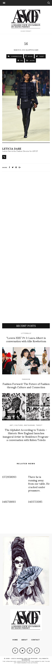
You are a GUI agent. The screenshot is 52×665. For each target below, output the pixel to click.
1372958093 (9, 476)
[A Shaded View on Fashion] (26, 18)
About (24, 640)
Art (11, 425)
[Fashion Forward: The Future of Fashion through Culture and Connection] (26, 360)
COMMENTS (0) (16, 56)
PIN (21, 60)
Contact (35, 640)
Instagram (29, 425)
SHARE (29, 56)
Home (15, 640)
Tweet (39, 425)
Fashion (26, 379)
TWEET (41, 56)
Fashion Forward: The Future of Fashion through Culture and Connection (26, 385)
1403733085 (35, 501)
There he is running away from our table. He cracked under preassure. (39, 483)
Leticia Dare (33, 49)
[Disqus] (26, 212)
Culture (18, 425)
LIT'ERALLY (26, 333)
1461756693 (9, 501)
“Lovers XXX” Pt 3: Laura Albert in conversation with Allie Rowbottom (26, 339)
